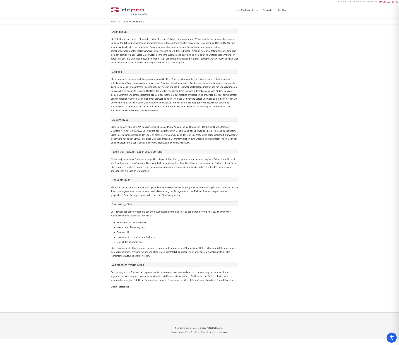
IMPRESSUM (371, 1)
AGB (349, 1)
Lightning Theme (200, 332)
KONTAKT (342, 1)
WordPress (185, 332)
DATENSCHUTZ (358, 1)
